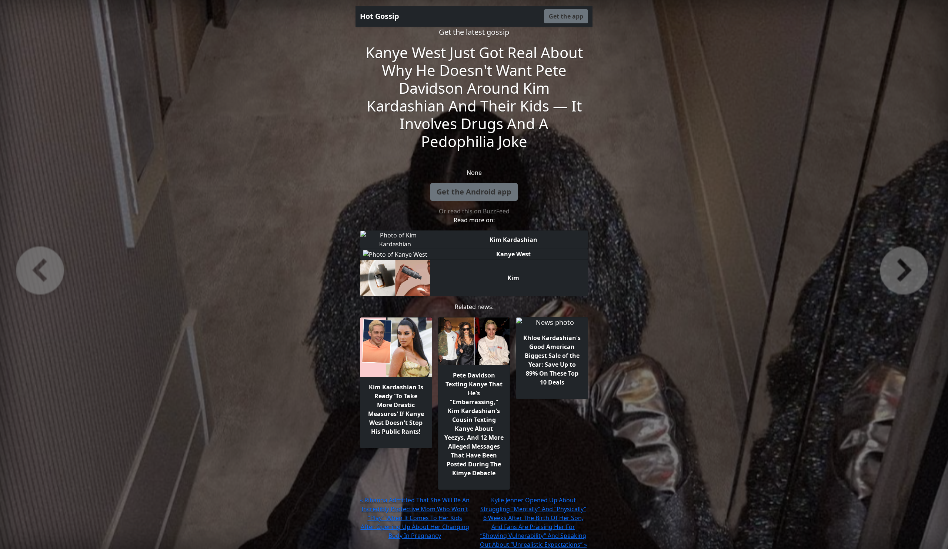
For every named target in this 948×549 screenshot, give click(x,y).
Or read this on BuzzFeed (474, 211)
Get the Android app (474, 192)
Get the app (566, 16)
